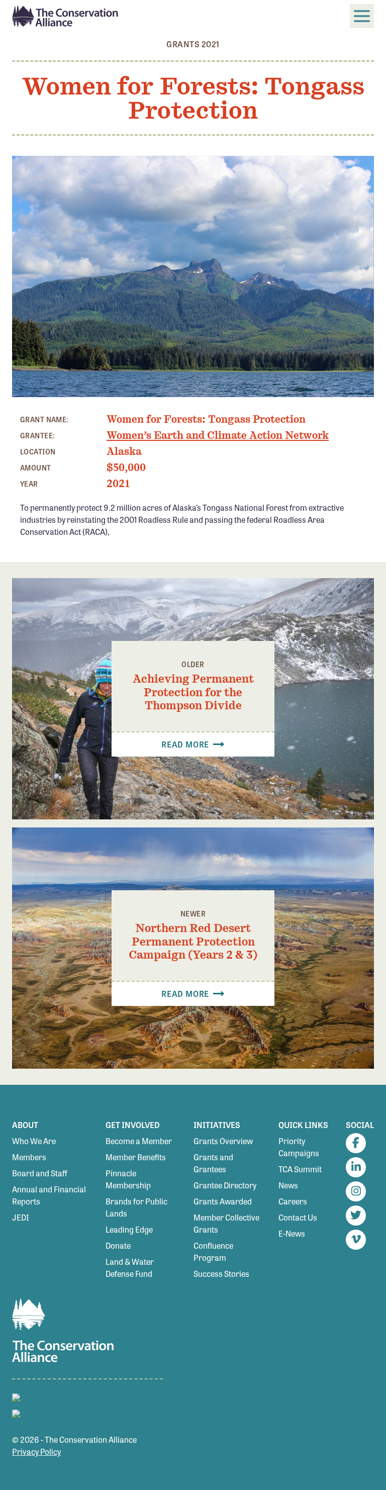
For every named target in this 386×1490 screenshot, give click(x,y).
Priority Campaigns (298, 1147)
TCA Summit (300, 1169)
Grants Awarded (223, 1201)
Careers (292, 1201)
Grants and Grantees (213, 1163)
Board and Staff (39, 1173)
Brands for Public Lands (136, 1207)
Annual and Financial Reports (49, 1195)
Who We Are (34, 1141)
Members (29, 1157)
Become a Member (139, 1141)
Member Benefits (136, 1157)
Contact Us (297, 1217)
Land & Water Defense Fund (130, 1267)
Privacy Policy (36, 1451)
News (288, 1185)
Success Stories (221, 1273)
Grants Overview (223, 1141)
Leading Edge (129, 1229)
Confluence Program (213, 1251)
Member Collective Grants (226, 1223)
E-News (291, 1233)
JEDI (20, 1217)
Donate (118, 1245)
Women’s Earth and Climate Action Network (218, 435)
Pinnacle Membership (128, 1179)
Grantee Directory (225, 1185)
